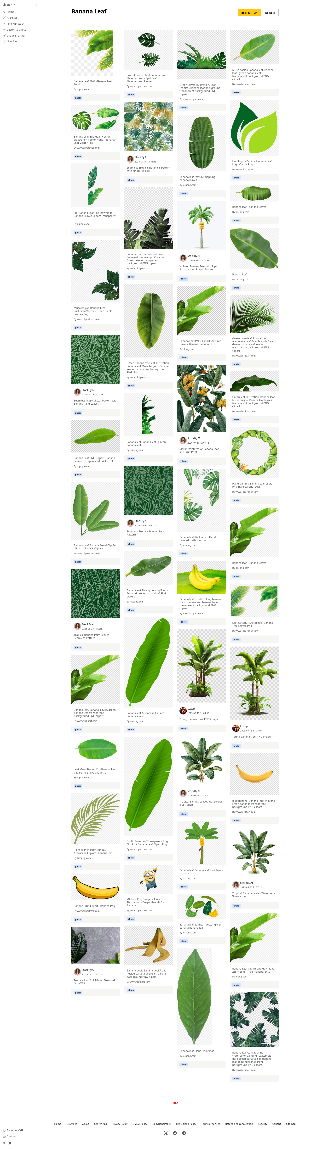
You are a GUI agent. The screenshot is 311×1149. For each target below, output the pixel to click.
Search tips (100, 1123)
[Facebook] (174, 1133)
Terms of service (211, 1123)
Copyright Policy (161, 1123)
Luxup (191, 708)
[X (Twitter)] (3, 1143)
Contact (276, 1123)
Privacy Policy (119, 1123)
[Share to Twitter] (98, 72)
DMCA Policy (140, 1123)
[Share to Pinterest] (110, 72)
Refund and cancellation (239, 1123)
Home (57, 1123)
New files (71, 1123)
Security (262, 1123)
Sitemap (291, 1123)
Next (176, 1102)
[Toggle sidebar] (35, 5)
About (85, 1123)
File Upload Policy (186, 1123)
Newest (270, 12)
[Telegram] (9, 1143)
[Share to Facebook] (104, 72)
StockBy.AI (141, 157)
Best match (249, 12)
